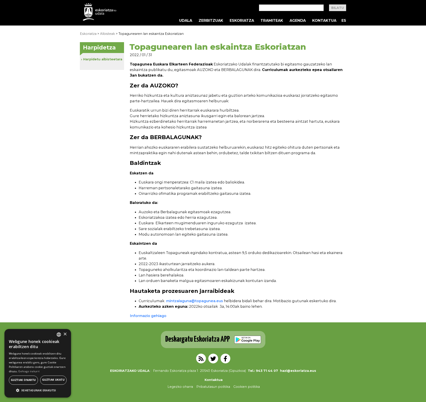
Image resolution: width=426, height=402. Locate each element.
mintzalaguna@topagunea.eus (194, 301)
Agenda (298, 20)
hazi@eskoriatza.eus (298, 371)
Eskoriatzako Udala (130, 370)
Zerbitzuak (211, 20)
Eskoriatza (242, 20)
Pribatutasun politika (213, 387)
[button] (38, 390)
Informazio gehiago (148, 315)
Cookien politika (246, 387)
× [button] (65, 334)
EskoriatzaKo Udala (99, 12)
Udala (185, 20)
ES (343, 20)
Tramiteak (271, 20)
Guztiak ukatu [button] (53, 380)
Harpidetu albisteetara (102, 59)
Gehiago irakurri (28, 371)
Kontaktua (324, 20)
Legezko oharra (180, 387)
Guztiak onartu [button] (23, 380)
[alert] (37, 363)
